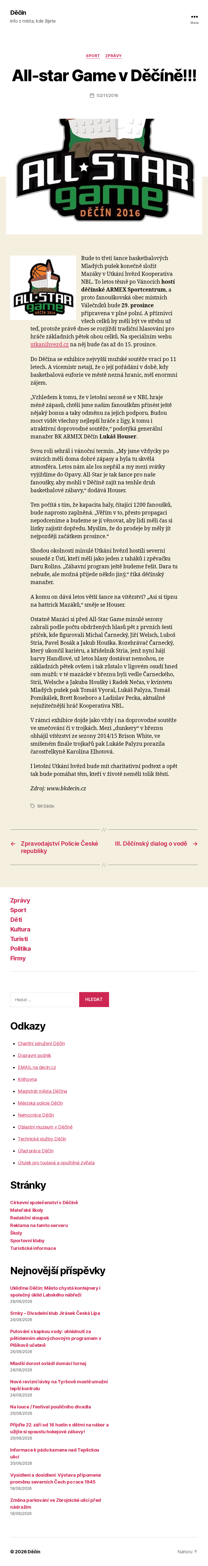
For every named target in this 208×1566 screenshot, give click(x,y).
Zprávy (113, 56)
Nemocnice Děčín (36, 1115)
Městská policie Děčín (40, 1103)
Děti (16, 919)
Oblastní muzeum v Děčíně (45, 1127)
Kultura (20, 929)
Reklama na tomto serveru (39, 1225)
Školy (16, 1233)
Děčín (18, 13)
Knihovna (27, 1079)
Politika (20, 948)
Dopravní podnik (34, 1055)
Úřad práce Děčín (36, 1150)
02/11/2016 (107, 95)
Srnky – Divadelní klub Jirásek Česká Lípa (55, 1313)
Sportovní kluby (27, 1240)
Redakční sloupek (29, 1217)
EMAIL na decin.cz (37, 1067)
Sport (93, 56)
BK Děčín (46, 806)
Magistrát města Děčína (42, 1091)
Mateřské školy (26, 1210)
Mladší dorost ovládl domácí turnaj (48, 1363)
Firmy (18, 958)
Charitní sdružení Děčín (41, 1043)
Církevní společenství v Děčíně (44, 1202)
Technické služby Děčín (42, 1139)
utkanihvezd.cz (49, 344)
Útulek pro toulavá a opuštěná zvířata (56, 1162)
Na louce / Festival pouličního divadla (50, 1406)
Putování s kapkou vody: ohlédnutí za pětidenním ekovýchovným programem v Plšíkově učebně (55, 1338)
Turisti (19, 939)
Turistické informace (33, 1248)
